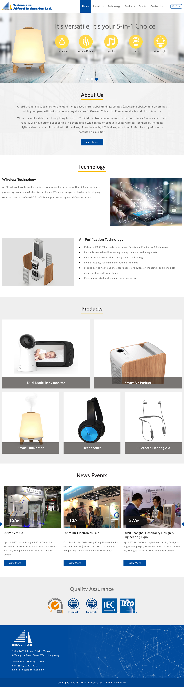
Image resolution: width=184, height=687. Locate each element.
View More (92, 142)
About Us (98, 6)
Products (129, 6)
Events (142, 6)
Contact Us (157, 6)
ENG (175, 6)
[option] (32, 525)
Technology (114, 6)
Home (85, 6)
